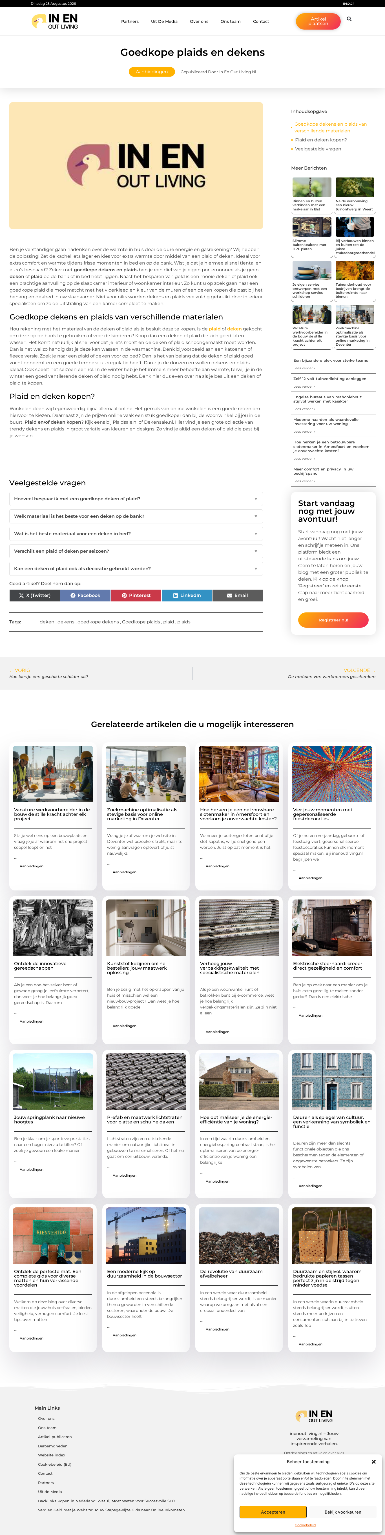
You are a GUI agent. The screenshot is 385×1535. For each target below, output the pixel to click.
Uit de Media (50, 1492)
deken (234, 329)
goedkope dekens (98, 622)
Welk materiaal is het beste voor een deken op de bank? (136, 516)
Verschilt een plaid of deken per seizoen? (136, 551)
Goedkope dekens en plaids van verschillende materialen (331, 127)
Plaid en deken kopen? (321, 140)
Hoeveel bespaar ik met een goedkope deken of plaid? (136, 498)
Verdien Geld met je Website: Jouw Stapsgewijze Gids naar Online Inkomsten (111, 1510)
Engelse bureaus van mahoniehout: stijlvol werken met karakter (327, 399)
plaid (215, 329)
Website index (51, 1455)
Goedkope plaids (141, 622)
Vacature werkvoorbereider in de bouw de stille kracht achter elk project (310, 336)
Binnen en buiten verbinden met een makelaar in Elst (309, 205)
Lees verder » (304, 368)
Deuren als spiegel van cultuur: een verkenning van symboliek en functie (332, 1122)
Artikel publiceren (55, 1437)
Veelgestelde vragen (318, 149)
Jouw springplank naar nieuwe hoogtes (49, 1120)
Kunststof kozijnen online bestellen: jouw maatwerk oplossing (137, 968)
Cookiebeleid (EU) (54, 1464)
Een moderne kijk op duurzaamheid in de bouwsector (144, 1274)
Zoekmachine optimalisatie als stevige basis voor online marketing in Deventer (352, 336)
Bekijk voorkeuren (343, 1512)
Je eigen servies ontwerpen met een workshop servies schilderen (310, 290)
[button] (374, 1462)
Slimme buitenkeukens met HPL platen (309, 245)
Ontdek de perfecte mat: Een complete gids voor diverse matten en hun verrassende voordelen (47, 1278)
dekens (65, 622)
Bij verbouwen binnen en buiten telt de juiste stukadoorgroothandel (355, 247)
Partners (130, 21)
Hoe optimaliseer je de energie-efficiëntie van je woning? (236, 1120)
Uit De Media (164, 21)
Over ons (199, 21)
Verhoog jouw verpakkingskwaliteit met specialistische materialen (230, 968)
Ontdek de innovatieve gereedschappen (40, 966)
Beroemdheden (53, 1446)
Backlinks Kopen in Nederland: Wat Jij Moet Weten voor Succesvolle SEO (106, 1501)
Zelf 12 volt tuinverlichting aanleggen (329, 378)
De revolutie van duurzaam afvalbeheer (231, 1274)
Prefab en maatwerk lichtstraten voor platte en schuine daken (145, 1120)
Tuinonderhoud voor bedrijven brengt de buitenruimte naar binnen (353, 290)
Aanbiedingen (152, 71)
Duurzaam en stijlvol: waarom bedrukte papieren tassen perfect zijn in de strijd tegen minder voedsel (327, 1278)
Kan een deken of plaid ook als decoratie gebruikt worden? (136, 568)
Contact (261, 21)
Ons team (231, 21)
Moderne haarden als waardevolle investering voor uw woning (326, 421)
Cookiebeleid (305, 1525)
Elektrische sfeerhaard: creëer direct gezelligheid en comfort (327, 966)
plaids (184, 622)
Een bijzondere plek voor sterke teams (330, 360)
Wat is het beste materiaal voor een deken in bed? (136, 533)
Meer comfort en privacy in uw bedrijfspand (323, 471)
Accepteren (273, 1512)
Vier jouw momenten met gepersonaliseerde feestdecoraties (323, 814)
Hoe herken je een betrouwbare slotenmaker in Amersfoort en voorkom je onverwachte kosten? (331, 446)
